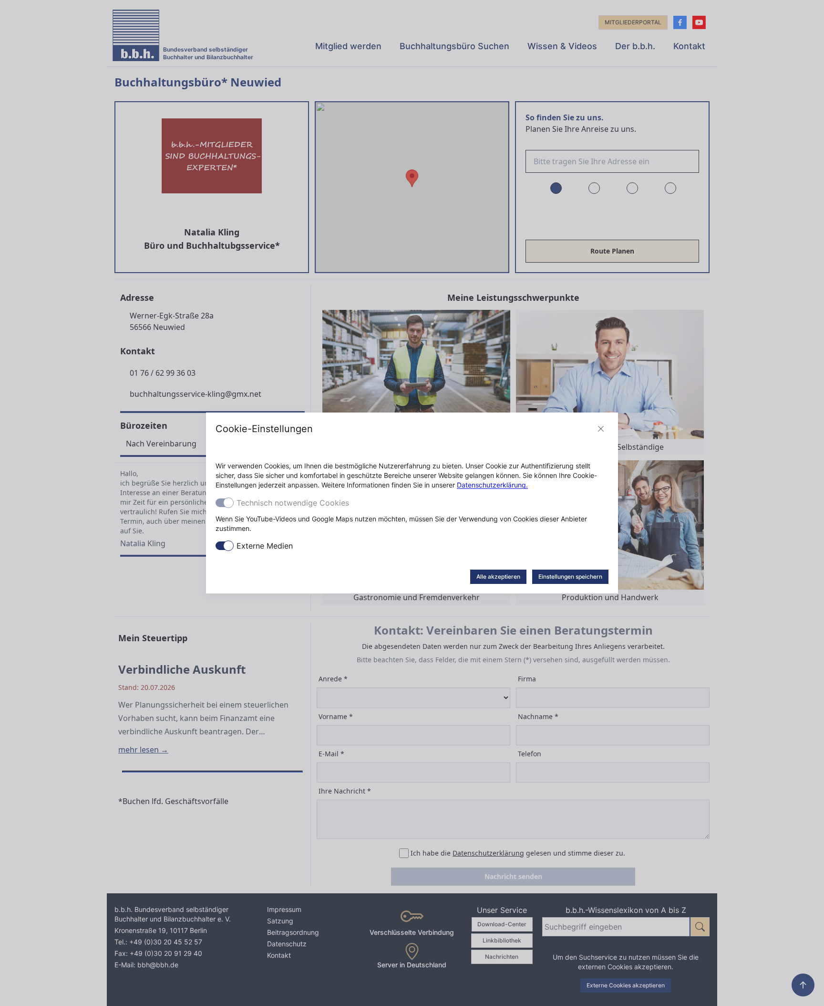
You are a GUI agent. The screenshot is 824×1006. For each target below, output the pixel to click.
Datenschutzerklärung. (492, 485)
